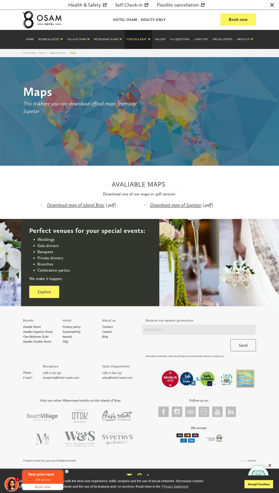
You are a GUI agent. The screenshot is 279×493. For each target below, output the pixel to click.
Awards (67, 337)
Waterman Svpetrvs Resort (80, 439)
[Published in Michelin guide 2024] (170, 378)
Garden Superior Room (38, 332)
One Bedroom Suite (36, 337)
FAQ (65, 341)
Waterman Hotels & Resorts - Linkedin (231, 412)
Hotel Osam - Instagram (177, 412)
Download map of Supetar (175, 205)
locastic (252, 460)
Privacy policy (71, 327)
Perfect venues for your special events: (87, 231)
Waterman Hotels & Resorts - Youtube (217, 412)
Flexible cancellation (178, 5)
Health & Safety (84, 5)
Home (30, 39)
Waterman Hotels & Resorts (117, 439)
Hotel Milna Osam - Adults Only (42, 439)
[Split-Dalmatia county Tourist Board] (245, 378)
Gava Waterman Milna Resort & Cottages (117, 415)
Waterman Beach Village (42, 417)
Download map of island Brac (76, 205)
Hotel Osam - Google (204, 412)
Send (243, 345)
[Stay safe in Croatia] (187, 379)
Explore (44, 291)
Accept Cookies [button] (259, 484)
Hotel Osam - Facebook (163, 412)
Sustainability (71, 332)
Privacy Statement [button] (175, 486)
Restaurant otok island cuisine (80, 416)
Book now (238, 19)
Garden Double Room (37, 341)
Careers (107, 332)
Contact (107, 327)
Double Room (32, 327)
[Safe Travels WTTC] (208, 379)
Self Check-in (129, 5)
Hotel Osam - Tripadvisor (190, 412)
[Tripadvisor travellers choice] (226, 379)
